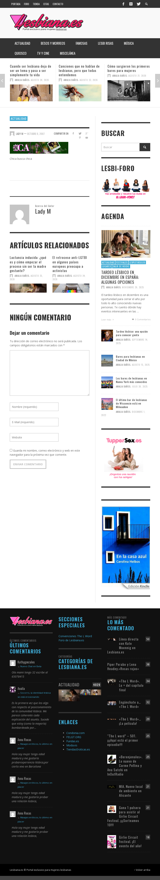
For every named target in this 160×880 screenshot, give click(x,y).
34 (147, 681)
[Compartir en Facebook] (73, 133)
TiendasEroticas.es (78, 749)
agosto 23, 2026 (40, 80)
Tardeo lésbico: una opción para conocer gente (132, 333)
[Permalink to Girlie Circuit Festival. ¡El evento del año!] (111, 841)
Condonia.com (75, 733)
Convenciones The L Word (75, 636)
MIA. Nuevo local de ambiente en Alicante (131, 790)
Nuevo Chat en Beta (30, 666)
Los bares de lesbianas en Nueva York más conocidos (131, 380)
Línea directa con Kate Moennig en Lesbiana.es (123, 645)
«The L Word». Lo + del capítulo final (131, 685)
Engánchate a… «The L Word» (130, 704)
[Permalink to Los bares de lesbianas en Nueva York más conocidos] (107, 382)
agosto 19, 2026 (137, 80)
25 (147, 736)
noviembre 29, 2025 (133, 287)
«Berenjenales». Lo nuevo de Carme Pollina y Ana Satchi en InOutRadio (124, 765)
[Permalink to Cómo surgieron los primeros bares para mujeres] (80, 90)
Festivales (121, 262)
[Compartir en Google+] (86, 133)
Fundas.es (72, 741)
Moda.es (71, 745)
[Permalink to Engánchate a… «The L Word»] (111, 702)
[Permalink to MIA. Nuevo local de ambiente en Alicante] (111, 786)
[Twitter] (138, 4)
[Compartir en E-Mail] (86, 138)
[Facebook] (123, 4)
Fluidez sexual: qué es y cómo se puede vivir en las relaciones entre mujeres (127, 70)
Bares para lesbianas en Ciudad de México (130, 358)
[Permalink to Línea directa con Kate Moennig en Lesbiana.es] (111, 639)
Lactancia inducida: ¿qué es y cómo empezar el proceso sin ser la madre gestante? (28, 264)
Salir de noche (121, 266)
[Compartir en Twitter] (80, 133)
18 (147, 837)
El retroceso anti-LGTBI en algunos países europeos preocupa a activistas (69, 264)
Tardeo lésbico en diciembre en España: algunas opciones (120, 277)
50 (147, 639)
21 (147, 786)
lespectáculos (137, 262)
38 (147, 664)
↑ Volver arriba (142, 869)
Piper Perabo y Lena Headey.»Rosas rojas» (123, 666)
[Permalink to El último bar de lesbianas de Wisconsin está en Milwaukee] (107, 404)
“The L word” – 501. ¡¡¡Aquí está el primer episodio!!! (122, 740)
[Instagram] (131, 4)
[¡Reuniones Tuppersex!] (123, 458)
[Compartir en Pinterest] (80, 138)
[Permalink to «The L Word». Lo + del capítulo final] (111, 682)
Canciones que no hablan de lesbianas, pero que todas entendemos (30, 70)
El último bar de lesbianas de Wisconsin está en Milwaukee (131, 403)
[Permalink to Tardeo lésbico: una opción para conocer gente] (107, 335)
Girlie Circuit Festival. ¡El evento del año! (130, 841)
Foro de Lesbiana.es (71, 640)
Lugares (106, 266)
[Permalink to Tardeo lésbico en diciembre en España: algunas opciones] (125, 243)
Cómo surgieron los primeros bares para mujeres (80, 68)
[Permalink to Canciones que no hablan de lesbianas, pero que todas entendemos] (31, 92)
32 (147, 702)
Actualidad (19, 118)
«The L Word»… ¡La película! (130, 721)
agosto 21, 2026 (89, 75)
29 (147, 719)
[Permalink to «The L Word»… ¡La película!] (111, 719)
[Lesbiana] (31, 621)
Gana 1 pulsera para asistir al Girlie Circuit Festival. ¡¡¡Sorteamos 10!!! (124, 816)
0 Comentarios (142, 319)
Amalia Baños (22, 80)
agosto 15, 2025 (141, 365)
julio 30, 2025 (140, 386)
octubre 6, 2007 (36, 133)
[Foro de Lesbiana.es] (125, 188)
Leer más (106, 319)
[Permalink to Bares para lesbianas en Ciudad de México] (107, 360)
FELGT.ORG (73, 737)
